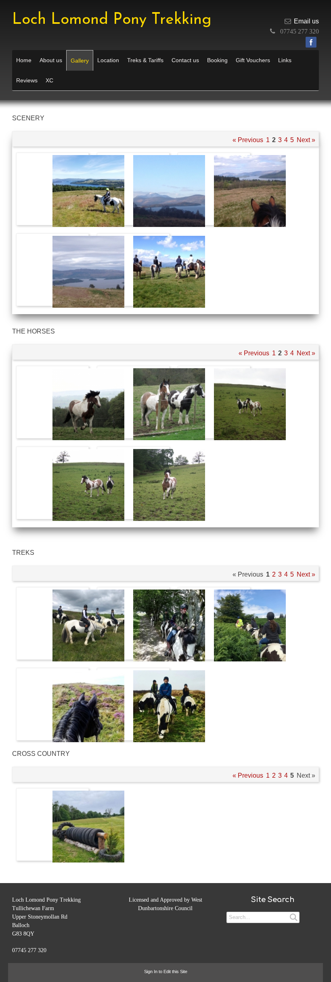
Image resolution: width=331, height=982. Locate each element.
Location (108, 60)
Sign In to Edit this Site (165, 971)
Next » (306, 139)
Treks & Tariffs (145, 60)
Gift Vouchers (253, 60)
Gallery (80, 60)
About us (51, 60)
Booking (217, 60)
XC (49, 80)
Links (284, 60)
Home (23, 60)
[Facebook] (311, 42)
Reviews (27, 80)
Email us (306, 21)
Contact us (185, 60)
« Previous (248, 139)
